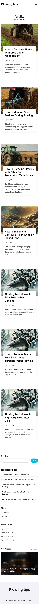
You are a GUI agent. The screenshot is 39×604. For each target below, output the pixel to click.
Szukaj (4, 456)
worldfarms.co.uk (7, 536)
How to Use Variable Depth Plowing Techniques (19, 499)
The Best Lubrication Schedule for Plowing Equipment (17, 493)
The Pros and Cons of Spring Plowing (15, 474)
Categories (5, 512)
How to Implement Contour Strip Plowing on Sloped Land (19, 234)
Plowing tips (9, 4)
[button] (31, 549)
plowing (5, 562)
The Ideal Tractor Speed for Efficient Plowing (18, 479)
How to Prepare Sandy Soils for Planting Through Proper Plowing (19, 357)
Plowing (4, 516)
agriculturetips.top (7, 540)
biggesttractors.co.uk (8, 532)
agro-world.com (7, 529)
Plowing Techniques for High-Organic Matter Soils (18, 417)
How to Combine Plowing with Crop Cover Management (19, 52)
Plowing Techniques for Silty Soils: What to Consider (18, 297)
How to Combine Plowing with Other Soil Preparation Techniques (19, 172)
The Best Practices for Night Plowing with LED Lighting (18, 486)
